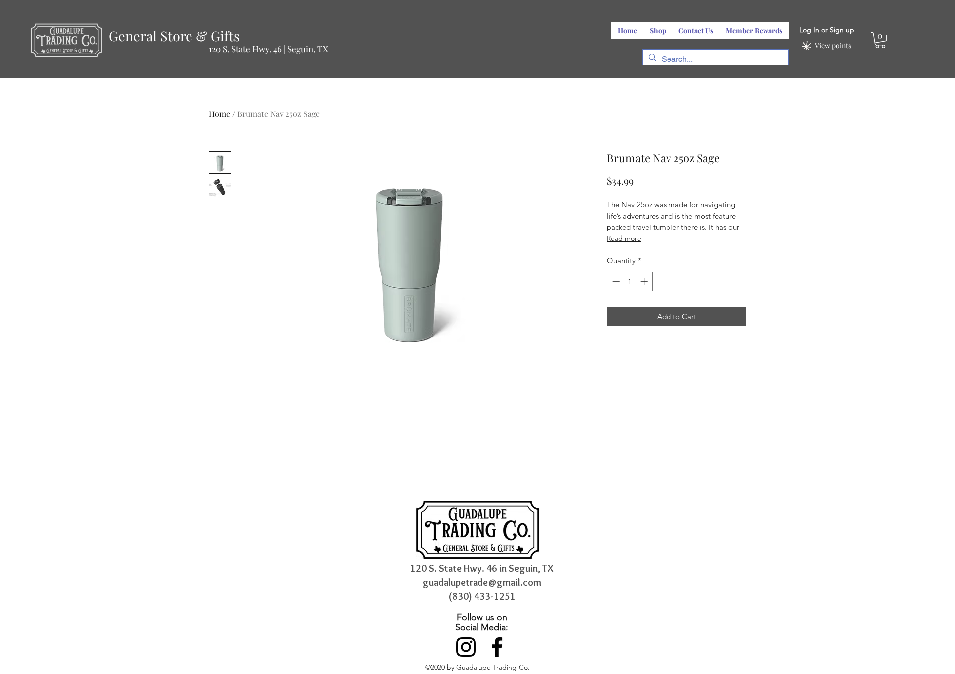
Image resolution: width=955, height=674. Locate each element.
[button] (880, 40)
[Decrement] (615, 281)
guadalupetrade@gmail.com (482, 582)
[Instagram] (466, 647)
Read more (624, 238)
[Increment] (645, 281)
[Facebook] (497, 647)
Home (219, 114)
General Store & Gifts (174, 36)
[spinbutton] (630, 281)
